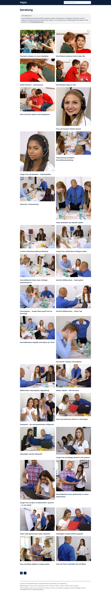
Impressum (22, 583)
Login (58, 583)
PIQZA (23, 2)
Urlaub (31, 585)
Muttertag (76, 585)
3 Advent (62, 585)
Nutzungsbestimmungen (32, 583)
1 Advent (52, 585)
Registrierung (63, 583)
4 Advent (67, 585)
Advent (47, 585)
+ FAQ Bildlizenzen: (26, 15)
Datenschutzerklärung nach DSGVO (47, 583)
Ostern (35, 585)
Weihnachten (41, 585)
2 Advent (57, 585)
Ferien (71, 585)
